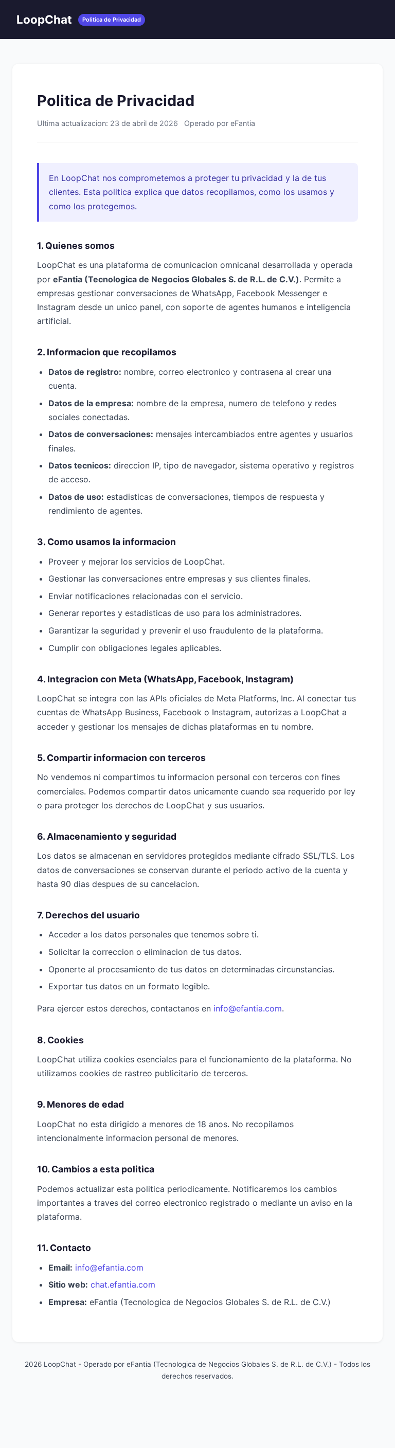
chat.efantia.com (123, 1284)
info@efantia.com (247, 1008)
